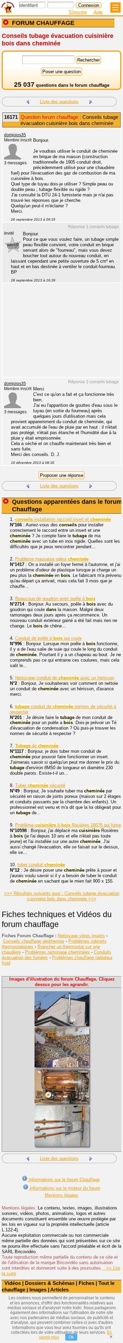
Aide (98, 12)
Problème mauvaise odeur (51, 559)
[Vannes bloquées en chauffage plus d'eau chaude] (28, 101)
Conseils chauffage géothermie (33, 941)
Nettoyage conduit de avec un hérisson (64, 677)
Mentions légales (61, 1195)
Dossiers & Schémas (49, 1283)
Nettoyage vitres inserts (81, 935)
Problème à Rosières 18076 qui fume (68, 825)
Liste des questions (59, 101)
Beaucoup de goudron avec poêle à (55, 598)
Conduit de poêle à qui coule (48, 638)
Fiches (86, 1283)
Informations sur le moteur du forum (64, 1188)
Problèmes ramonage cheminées (57, 952)
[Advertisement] (58, 334)
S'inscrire (78, 12)
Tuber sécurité (40, 785)
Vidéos (12, 1283)
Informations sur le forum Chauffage (63, 1179)
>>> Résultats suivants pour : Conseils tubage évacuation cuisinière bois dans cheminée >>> (61, 896)
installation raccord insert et (63, 519)
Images (37, 1289)
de (36, 745)
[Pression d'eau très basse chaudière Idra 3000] (91, 101)
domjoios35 (15, 135)
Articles (59, 1289)
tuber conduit (41, 864)
